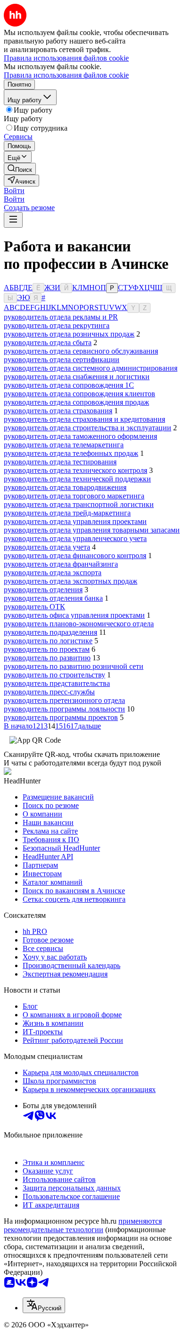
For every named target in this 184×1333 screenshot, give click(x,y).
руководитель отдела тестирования (60, 462)
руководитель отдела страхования (58, 411)
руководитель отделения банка (53, 598)
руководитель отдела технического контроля (75, 470)
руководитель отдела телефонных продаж (71, 453)
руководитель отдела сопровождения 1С (69, 385)
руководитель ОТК (34, 607)
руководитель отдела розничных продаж (69, 334)
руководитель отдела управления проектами (75, 521)
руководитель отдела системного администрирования (90, 368)
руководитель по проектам (47, 649)
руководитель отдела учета (47, 547)
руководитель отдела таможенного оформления (80, 436)
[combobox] (44, 1305)
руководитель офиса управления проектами (74, 615)
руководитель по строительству (54, 675)
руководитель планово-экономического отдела (79, 624)
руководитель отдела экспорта (52, 573)
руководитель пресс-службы (49, 692)
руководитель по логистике (48, 641)
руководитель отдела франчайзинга (61, 564)
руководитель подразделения (50, 632)
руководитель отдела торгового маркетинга (74, 496)
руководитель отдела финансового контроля (75, 555)
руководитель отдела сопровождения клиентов (79, 394)
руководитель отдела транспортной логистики (79, 504)
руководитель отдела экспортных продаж (70, 581)
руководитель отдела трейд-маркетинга (67, 513)
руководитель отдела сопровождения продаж (76, 402)
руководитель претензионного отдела (64, 700)
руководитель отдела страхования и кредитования (84, 419)
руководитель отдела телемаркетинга (64, 445)
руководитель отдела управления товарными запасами (92, 530)
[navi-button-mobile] (13, 220)
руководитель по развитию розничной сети (73, 666)
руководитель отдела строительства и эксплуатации (87, 428)
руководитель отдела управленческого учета (75, 538)
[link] (20, 169)
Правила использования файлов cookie (66, 75)
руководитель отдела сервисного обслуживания (81, 351)
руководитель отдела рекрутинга (56, 325)
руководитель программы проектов (61, 717)
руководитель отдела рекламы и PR (61, 317)
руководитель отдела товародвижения (65, 487)
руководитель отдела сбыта (48, 342)
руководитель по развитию (47, 658)
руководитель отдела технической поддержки (77, 479)
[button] (14, 191)
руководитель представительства (57, 683)
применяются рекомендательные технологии (83, 1225)
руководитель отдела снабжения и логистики (77, 377)
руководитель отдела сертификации (61, 359)
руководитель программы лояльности (64, 709)
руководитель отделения (43, 590)
